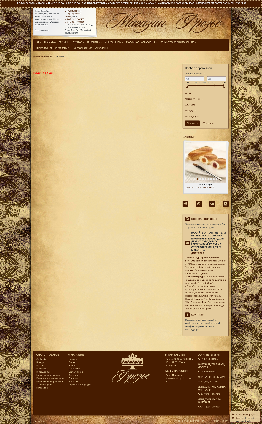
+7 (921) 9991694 (74, 11)
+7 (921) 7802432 (76, 19)
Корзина (239, 417)
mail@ (69, 16)
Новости (73, 358)
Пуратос (40, 365)
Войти (238, 414)
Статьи (72, 362)
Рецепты (73, 365)
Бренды (40, 362)
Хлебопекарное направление (44, 386)
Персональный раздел (80, 384)
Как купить (74, 374)
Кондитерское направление (50, 378)
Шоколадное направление (49, 381)
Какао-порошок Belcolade (198, 187)
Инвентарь (41, 368)
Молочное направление (48, 374)
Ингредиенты (43, 371)
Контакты (73, 381)
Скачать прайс (76, 371)
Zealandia (41, 358)
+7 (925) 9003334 (74, 13)
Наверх (40, 421)
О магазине (74, 368)
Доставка (197, 253)
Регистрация (249, 414)
